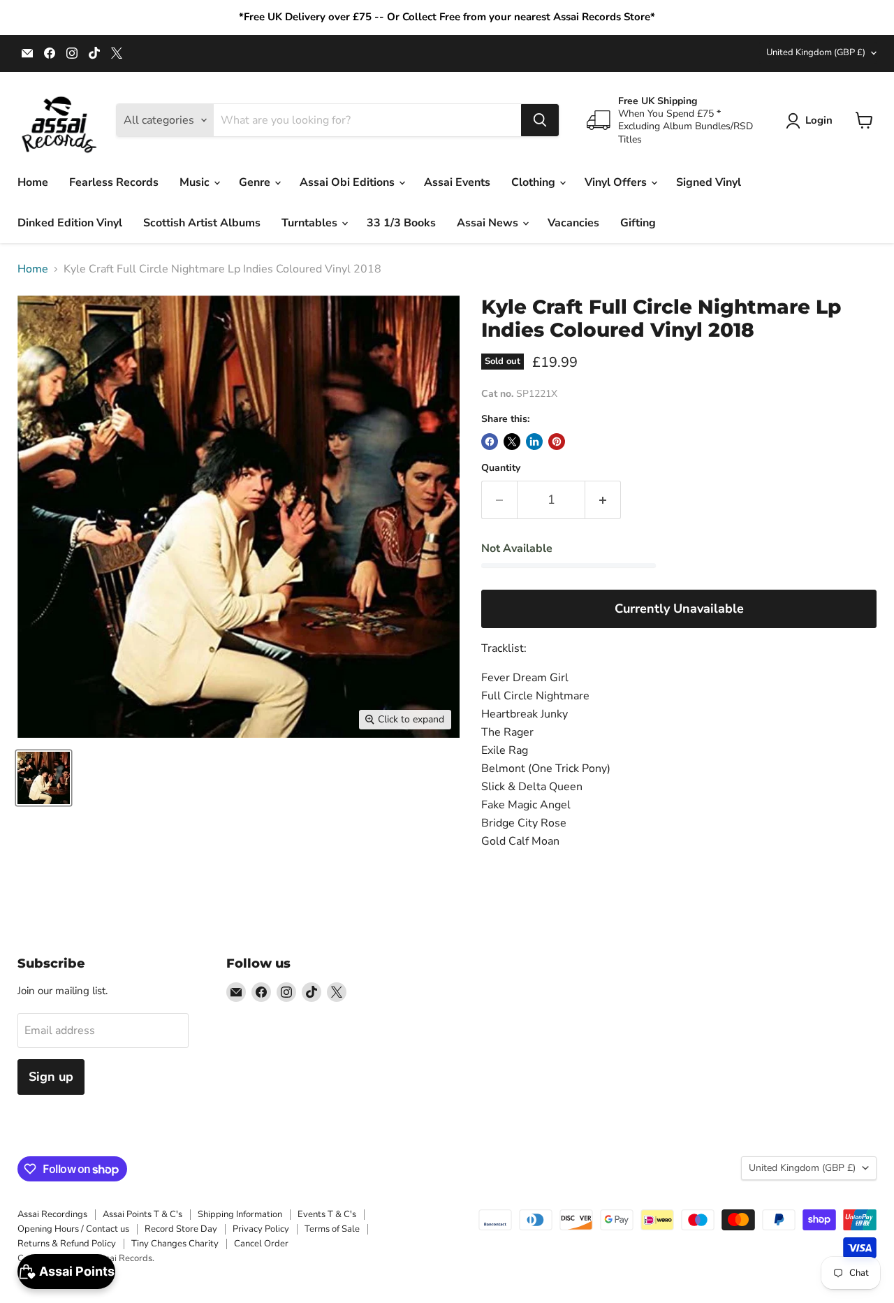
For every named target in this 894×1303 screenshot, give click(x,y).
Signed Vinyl (708, 182)
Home (32, 182)
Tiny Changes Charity (175, 1243)
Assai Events (457, 182)
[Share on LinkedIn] (534, 441)
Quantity (500, 468)
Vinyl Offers (617, 182)
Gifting (638, 223)
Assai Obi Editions (348, 182)
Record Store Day (181, 1229)
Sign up (51, 1076)
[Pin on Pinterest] (556, 441)
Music (195, 182)
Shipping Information (240, 1214)
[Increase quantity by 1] (603, 500)
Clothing (534, 182)
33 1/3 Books (401, 223)
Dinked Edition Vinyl (69, 223)
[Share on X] (512, 441)
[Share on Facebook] (489, 441)
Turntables (310, 223)
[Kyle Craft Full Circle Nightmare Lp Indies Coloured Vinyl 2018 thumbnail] (43, 778)
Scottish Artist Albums (202, 223)
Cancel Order (261, 1243)
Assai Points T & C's (142, 1214)
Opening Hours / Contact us (73, 1229)
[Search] (540, 120)
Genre (256, 182)
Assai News (489, 223)
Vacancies (573, 223)
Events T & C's (327, 1214)
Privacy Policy (261, 1229)
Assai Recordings (52, 1214)
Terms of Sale (332, 1229)
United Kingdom (815, 52)
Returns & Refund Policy (66, 1243)
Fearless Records (114, 182)
